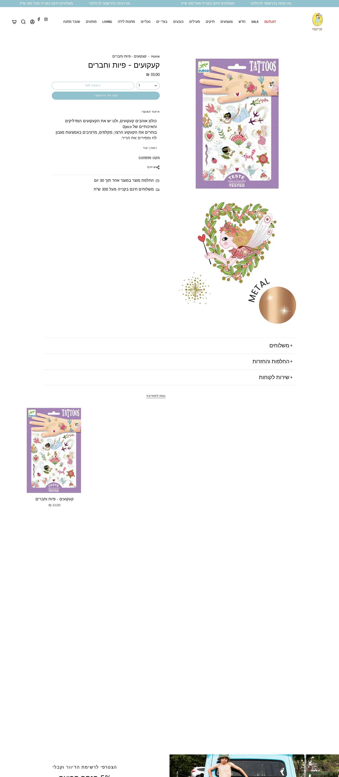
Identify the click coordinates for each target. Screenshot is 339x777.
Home (155, 56)
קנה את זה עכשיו (105, 96)
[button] (270, 22)
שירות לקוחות (274, 377)
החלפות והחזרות (270, 361)
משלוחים (279, 345)
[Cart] (14, 21)
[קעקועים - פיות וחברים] (54, 450)
